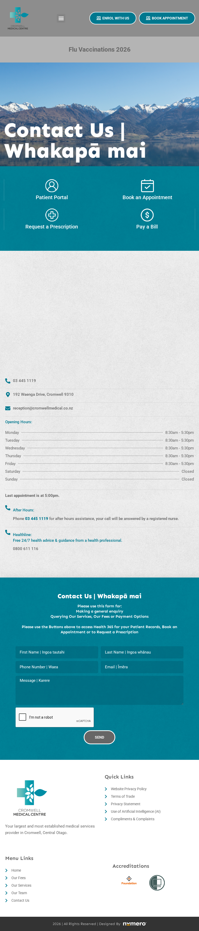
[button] (61, 18)
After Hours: (23, 510)
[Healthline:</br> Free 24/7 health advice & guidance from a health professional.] (7, 532)
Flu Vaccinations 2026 (100, 49)
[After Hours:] (7, 507)
